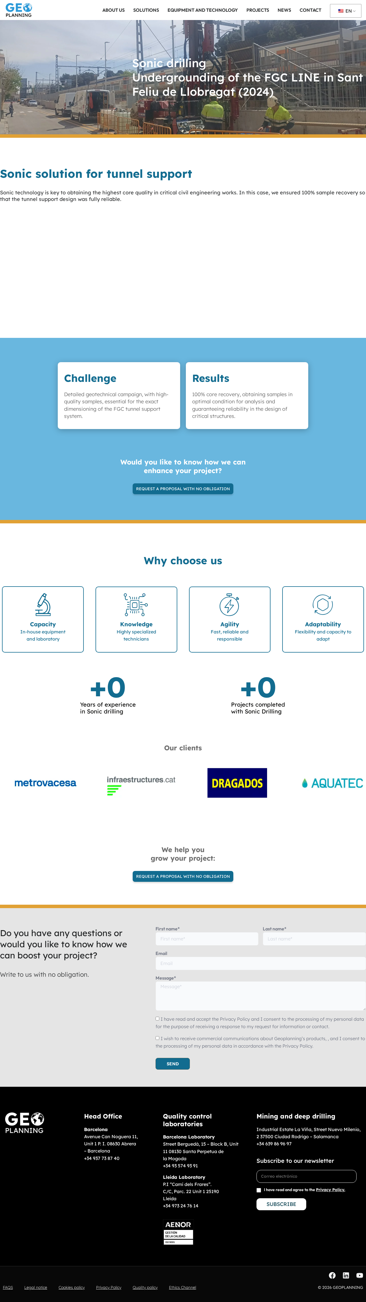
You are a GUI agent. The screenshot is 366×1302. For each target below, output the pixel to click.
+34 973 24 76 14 (180, 1206)
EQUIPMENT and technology (203, 10)
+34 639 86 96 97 (274, 1144)
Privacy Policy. (330, 1189)
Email (161, 953)
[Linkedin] (346, 1275)
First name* (168, 929)
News (284, 10)
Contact (310, 10)
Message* (166, 978)
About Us (113, 10)
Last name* (275, 929)
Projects (257, 10)
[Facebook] (332, 1275)
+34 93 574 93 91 (180, 1166)
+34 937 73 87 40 (102, 1158)
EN (348, 11)
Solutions (146, 10)
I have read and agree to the (304, 1189)
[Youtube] (359, 1275)
